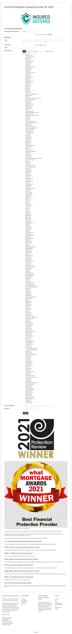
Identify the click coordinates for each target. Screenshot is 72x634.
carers (13, 528)
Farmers (28, 535)
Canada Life (22, 585)
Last (45, 42)
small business (49, 567)
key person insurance (61, 573)
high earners (32, 556)
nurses (51, 561)
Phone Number (49, 51)
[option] (45, 55)
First (23, 42)
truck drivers (60, 561)
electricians (42, 561)
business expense (57, 531)
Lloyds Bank (14, 585)
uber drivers (23, 544)
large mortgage (14, 538)
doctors (47, 561)
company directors (27, 531)
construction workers (22, 528)
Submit (25, 413)
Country (28, 51)
